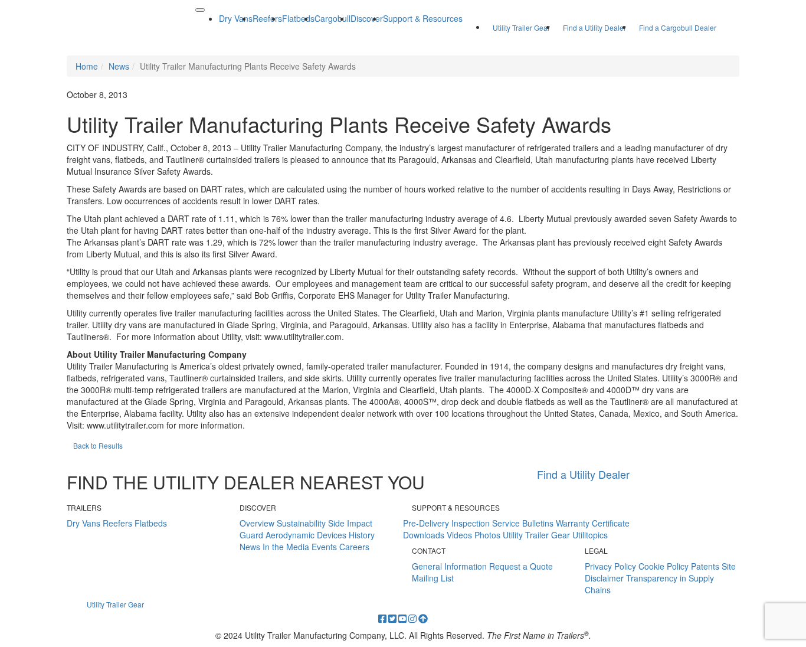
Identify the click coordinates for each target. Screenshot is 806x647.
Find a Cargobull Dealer (677, 27)
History (362, 535)
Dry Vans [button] (236, 18)
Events (324, 547)
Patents (705, 566)
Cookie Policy (663, 566)
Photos (487, 535)
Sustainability (301, 523)
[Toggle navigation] (200, 10)
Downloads (423, 535)
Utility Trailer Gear (521, 27)
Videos (459, 535)
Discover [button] (366, 18)
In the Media (286, 547)
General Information (449, 566)
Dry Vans (83, 523)
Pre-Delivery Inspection (446, 523)
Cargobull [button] (332, 18)
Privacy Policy (610, 566)
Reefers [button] (267, 18)
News (250, 547)
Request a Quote (521, 566)
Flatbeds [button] (298, 18)
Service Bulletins (522, 523)
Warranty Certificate (593, 523)
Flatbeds (151, 523)
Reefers (117, 523)
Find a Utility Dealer (594, 27)
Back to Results (98, 445)
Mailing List (433, 578)
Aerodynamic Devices (306, 535)
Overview (257, 523)
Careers (354, 547)
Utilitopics (590, 535)
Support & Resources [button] (423, 18)
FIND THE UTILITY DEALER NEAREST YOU (246, 482)
